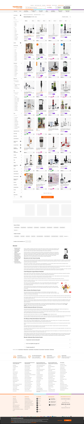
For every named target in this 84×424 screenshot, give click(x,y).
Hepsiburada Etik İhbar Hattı (65, 407)
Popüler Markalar (62, 368)
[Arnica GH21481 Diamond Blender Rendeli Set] (29, 66)
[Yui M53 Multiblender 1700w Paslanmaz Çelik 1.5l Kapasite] (29, 178)
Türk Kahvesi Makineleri (16, 385)
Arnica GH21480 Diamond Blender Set (66, 35)
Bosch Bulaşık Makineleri (28, 373)
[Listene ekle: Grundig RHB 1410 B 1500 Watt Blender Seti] (45, 24)
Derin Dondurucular (50, 374)
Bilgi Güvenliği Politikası (16, 406)
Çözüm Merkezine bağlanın (65, 398)
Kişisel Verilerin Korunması (16, 405)
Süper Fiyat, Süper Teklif (38, 5)
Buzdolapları (14, 365)
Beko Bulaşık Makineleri (51, 366)
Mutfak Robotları (50, 382)
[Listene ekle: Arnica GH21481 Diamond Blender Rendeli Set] (33, 62)
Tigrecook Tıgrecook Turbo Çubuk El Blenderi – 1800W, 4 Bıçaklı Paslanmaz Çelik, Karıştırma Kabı (41, 73)
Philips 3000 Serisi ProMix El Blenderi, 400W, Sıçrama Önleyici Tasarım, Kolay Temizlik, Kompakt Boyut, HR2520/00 (53, 35)
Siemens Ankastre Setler (28, 385)
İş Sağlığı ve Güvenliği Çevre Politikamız (18, 409)
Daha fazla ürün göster (47, 197)
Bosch (16, 25)
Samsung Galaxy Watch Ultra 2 (64, 388)
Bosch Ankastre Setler (27, 388)
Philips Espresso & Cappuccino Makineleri (30, 374)
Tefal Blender (52, 349)
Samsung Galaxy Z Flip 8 (63, 387)
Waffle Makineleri (15, 381)
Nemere (16, 35)
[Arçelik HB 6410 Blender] (41, 86)
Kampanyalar (44, 5)
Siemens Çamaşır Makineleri (28, 384)
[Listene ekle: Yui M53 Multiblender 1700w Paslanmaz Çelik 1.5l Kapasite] (33, 174)
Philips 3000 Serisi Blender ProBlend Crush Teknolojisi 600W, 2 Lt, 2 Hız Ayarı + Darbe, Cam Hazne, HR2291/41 (65, 73)
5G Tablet (61, 380)
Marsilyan (16, 38)
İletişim (14, 410)
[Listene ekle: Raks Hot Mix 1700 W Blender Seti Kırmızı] (70, 137)
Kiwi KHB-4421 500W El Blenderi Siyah (40, 129)
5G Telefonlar (62, 381)
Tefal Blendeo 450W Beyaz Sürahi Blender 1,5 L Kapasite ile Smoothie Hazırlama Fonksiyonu (28, 130)
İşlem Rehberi (26, 409)
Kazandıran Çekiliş (62, 376)
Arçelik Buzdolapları (27, 366)
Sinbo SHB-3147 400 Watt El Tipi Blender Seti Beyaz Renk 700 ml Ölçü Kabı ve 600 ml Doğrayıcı (65, 92)
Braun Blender (47, 349)
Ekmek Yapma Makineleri (51, 384)
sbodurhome (16, 34)
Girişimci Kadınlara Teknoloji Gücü (29, 403)
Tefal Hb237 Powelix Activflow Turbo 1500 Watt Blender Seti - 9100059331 (53, 129)
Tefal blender (45, 314)
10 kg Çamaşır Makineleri (39, 370)
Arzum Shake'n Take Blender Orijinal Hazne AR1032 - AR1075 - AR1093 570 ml (41, 148)
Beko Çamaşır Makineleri (28, 378)
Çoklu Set (16, 86)
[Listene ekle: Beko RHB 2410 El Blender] (70, 155)
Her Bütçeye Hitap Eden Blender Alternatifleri (17, 259)
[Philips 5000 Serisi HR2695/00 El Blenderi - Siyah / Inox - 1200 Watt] (65, 48)
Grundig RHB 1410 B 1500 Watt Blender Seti (40, 35)
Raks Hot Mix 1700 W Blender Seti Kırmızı (65, 148)
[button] (29, 41)
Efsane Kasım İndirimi (63, 369)
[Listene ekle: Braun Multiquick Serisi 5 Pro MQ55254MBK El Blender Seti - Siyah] (33, 81)
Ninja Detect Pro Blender (39, 166)
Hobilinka (16, 39)
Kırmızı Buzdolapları (39, 377)
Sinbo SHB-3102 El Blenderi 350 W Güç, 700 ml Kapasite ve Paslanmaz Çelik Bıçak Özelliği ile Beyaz (53, 55)
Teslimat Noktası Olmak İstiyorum (29, 405)
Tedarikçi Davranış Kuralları (28, 402)
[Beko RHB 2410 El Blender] (65, 160)
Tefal (15, 28)
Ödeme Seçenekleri (27, 406)
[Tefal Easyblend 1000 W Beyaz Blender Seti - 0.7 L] (29, 160)
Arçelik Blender (31, 349)
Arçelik (16, 31)
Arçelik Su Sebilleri (27, 389)
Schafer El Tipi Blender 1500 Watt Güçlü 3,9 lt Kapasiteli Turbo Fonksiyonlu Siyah (52, 148)
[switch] (21, 15)
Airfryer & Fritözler (15, 373)
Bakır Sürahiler (38, 381)
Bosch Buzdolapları (27, 369)
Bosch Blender (36, 349)
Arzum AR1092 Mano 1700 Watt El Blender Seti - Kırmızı (52, 111)
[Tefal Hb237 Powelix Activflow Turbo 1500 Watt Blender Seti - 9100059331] (53, 123)
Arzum (16, 30)
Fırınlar (14, 370)
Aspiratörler (49, 365)
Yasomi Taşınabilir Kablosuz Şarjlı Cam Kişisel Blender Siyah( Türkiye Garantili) (53, 185)
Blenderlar (14, 369)
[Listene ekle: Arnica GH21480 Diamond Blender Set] (70, 24)
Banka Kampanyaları (27, 407)
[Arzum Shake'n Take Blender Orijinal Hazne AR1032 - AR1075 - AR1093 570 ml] (41, 142)
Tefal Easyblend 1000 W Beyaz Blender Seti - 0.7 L (28, 166)
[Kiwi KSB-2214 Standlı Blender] (53, 86)
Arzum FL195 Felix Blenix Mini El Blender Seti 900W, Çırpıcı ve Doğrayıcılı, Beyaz (65, 185)
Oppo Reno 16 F (62, 383)
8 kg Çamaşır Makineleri (39, 389)
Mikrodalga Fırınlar (15, 378)
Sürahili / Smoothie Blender (17, 85)
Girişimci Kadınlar (48, 5)
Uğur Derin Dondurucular (28, 365)
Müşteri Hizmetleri (54, 5)
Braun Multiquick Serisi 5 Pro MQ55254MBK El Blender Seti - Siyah (29, 92)
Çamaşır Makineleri (15, 366)
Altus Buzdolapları (50, 385)
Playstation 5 (61, 377)
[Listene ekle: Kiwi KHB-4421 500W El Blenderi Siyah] (45, 118)
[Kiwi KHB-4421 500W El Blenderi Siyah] (41, 123)
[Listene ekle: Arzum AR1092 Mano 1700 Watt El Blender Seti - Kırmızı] (58, 100)
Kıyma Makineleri (50, 377)
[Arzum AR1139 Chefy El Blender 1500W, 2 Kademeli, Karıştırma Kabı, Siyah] (29, 48)
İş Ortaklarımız (15, 399)
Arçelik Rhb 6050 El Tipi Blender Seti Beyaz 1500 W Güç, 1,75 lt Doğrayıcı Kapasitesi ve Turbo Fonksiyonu (65, 129)
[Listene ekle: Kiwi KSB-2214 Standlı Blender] (58, 81)
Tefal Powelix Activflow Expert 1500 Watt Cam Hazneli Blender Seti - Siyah (53, 166)
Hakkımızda (14, 398)
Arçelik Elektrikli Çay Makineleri (52, 381)
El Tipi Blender (17, 81)
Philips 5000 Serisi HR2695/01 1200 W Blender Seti (29, 36)
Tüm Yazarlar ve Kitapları (63, 365)
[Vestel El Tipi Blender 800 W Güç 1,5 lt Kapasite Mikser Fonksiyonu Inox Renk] (41, 104)
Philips (16, 24)
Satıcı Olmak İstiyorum (27, 399)
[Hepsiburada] (17, 7)
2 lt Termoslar (38, 373)
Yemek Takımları (15, 388)
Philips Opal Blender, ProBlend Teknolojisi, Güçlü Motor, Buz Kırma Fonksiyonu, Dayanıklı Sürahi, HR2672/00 (41, 55)
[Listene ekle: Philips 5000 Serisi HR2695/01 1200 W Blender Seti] (33, 24)
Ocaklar (14, 382)
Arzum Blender (20, 349)
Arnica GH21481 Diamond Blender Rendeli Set (28, 73)
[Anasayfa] (24, 14)
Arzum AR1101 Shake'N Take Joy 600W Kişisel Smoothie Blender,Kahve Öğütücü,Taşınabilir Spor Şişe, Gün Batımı (66, 111)
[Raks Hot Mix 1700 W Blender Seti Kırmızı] (65, 142)
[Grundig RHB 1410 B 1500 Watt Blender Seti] (41, 29)
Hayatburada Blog (27, 398)
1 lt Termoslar (38, 385)
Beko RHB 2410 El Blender (64, 166)
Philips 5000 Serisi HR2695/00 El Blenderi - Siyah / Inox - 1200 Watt (65, 55)
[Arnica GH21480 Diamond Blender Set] (65, 29)
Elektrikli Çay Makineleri (16, 389)
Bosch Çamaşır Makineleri (51, 373)
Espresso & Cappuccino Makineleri (17, 384)
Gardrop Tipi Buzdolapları (39, 366)
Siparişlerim (32, 5)
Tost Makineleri (15, 374)
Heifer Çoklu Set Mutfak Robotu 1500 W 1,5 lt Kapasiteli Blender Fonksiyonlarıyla (53, 73)
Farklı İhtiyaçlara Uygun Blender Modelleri (17, 251)
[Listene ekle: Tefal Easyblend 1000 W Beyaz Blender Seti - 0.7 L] (33, 155)
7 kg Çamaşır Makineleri (39, 374)
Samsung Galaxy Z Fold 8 (63, 384)
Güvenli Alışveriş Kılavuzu (16, 407)
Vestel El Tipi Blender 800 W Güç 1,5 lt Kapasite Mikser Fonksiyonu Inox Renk (41, 111)
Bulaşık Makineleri (15, 377)
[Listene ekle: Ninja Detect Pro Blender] (45, 155)
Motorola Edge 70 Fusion (63, 379)
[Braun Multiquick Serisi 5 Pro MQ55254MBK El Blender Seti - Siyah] (29, 86)
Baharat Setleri (50, 370)
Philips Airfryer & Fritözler (51, 378)
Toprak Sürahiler (38, 384)
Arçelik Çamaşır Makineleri (28, 377)
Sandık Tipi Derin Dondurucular (40, 369)
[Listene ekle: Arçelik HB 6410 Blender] (45, 81)
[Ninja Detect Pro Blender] (41, 160)
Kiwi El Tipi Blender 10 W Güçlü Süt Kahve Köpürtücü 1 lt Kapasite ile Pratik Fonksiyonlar (29, 148)
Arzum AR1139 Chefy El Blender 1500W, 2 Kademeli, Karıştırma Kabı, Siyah (29, 55)
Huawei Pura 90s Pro (63, 373)
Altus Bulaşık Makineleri (28, 382)
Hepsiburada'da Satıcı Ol (68, 5)
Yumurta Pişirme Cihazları (51, 389)
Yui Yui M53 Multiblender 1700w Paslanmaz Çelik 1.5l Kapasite (28, 185)
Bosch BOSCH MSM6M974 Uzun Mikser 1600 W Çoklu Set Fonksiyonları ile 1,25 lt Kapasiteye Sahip (40, 185)
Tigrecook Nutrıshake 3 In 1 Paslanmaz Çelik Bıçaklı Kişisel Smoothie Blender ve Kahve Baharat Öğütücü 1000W (29, 111)
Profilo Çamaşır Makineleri (51, 369)
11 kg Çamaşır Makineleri (39, 378)
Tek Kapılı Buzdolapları (39, 388)
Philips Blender (25, 349)
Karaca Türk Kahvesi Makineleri (29, 381)
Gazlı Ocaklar (38, 382)
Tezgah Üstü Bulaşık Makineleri (40, 365)
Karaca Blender (41, 349)
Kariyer (14, 403)
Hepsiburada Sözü (62, 364)
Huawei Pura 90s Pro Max (63, 372)
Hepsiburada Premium (61, 5)
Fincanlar (49, 388)
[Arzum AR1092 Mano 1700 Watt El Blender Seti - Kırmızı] (53, 104)
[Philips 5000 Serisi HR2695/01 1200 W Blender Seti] (29, 29)
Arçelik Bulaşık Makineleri (28, 370)
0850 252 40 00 (65, 404)
